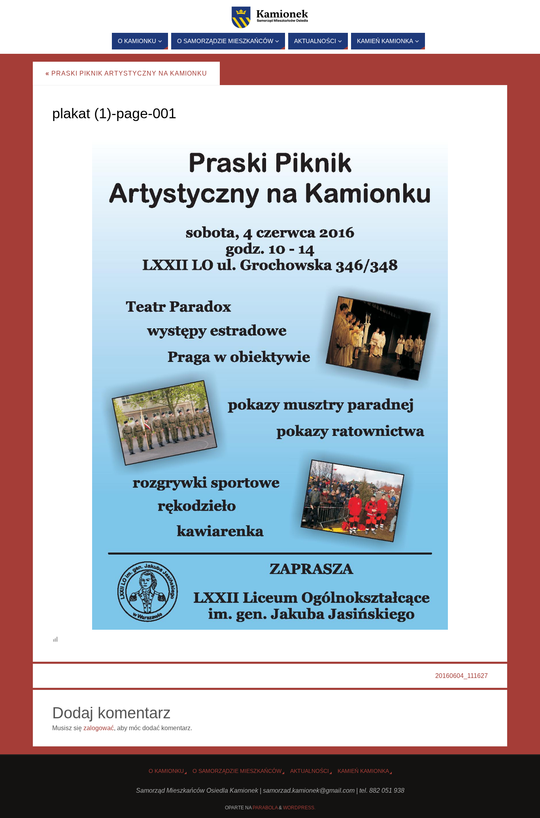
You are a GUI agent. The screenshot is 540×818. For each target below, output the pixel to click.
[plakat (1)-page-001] (270, 378)
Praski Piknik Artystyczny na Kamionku (126, 73)
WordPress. (299, 807)
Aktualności (309, 771)
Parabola (265, 807)
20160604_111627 (461, 675)
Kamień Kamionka (363, 771)
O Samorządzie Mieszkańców (237, 771)
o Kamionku (166, 771)
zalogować (98, 728)
